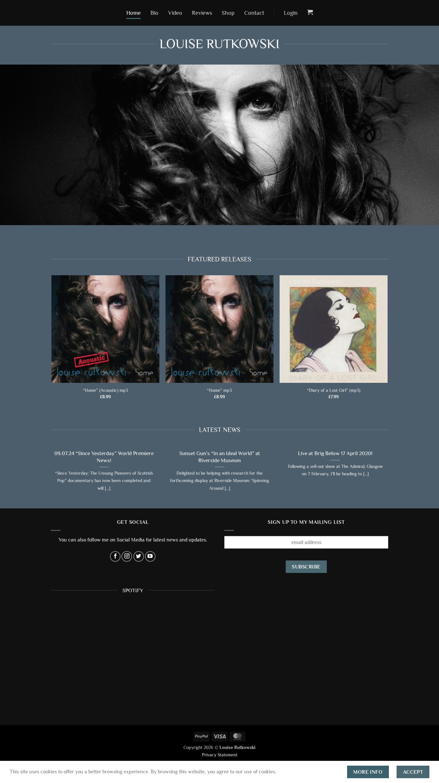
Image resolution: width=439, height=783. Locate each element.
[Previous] (49, 476)
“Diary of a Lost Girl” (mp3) (333, 390)
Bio (154, 13)
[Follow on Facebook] (115, 556)
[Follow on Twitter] (138, 556)
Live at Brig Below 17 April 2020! (335, 454)
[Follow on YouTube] (150, 556)
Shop (228, 13)
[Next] (389, 476)
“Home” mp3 (219, 390)
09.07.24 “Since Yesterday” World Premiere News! (103, 457)
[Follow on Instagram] (126, 556)
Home (133, 13)
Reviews (202, 13)
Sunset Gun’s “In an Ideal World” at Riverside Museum (219, 457)
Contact (254, 13)
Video (175, 13)
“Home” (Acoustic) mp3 (105, 390)
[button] (291, 13)
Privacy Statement (219, 754)
